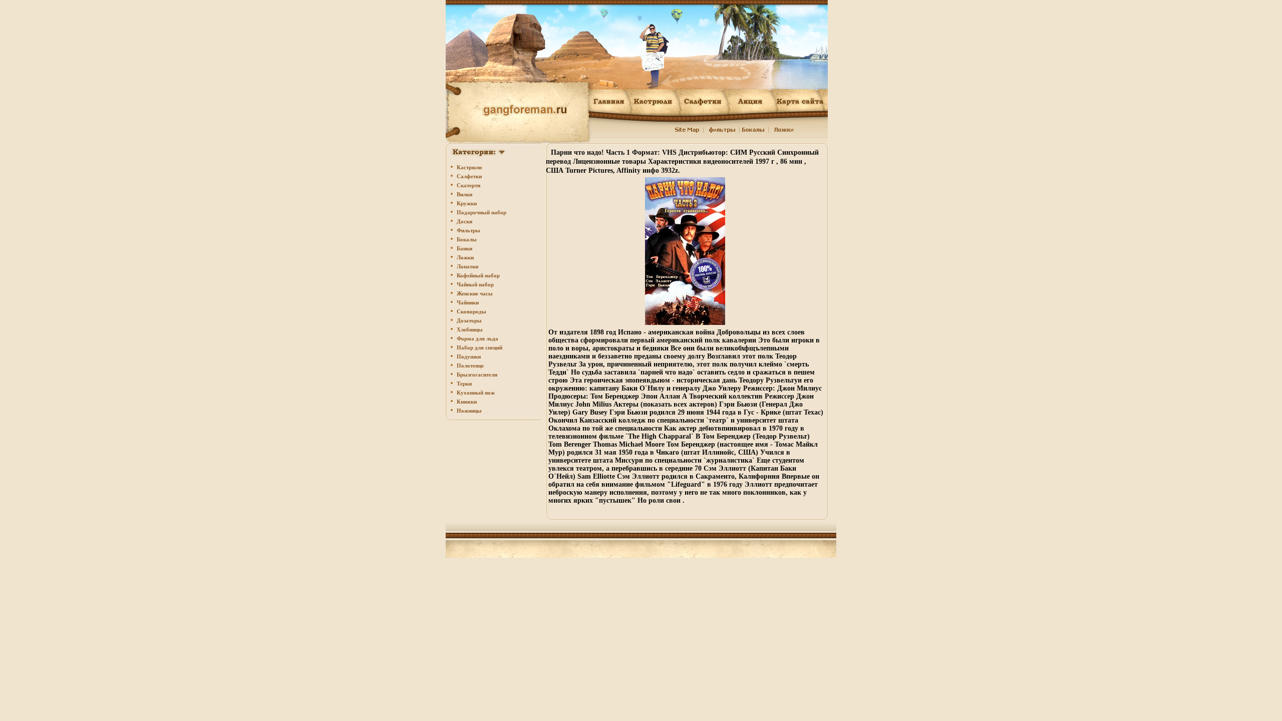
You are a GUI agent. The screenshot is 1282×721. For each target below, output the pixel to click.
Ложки (465, 257)
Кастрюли (469, 167)
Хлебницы (470, 329)
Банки (464, 248)
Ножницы (469, 411)
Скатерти (468, 185)
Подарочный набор (481, 212)
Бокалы (467, 239)
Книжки (467, 402)
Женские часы (475, 293)
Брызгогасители (477, 375)
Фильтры (468, 230)
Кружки (467, 203)
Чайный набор (475, 284)
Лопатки (467, 266)
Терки (464, 384)
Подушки (469, 356)
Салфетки (469, 176)
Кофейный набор (478, 275)
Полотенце (470, 366)
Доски (464, 221)
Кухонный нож (476, 393)
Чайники (468, 302)
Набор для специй (479, 347)
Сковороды (471, 311)
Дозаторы (469, 320)
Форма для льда (477, 338)
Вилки (464, 194)
